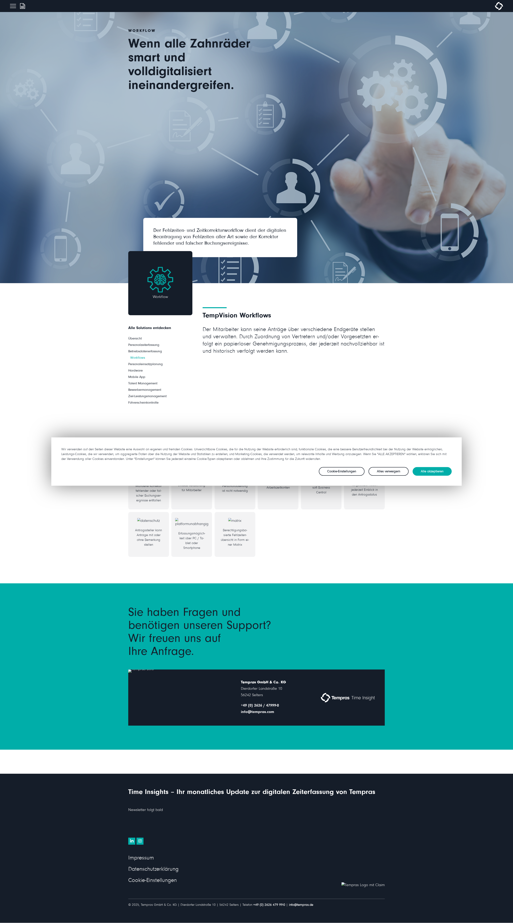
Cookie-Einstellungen (152, 881)
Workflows (137, 358)
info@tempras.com (257, 712)
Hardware (135, 371)
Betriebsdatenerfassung (145, 351)
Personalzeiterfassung (143, 345)
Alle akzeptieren (432, 471)
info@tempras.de (301, 905)
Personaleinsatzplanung (145, 364)
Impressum (141, 858)
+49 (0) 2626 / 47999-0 (260, 706)
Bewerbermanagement (144, 390)
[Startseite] (499, 9)
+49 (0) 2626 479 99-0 (269, 905)
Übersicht (135, 339)
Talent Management (142, 384)
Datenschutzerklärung (153, 870)
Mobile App (136, 377)
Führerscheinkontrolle (143, 403)
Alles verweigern (388, 471)
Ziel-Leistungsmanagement (147, 396)
